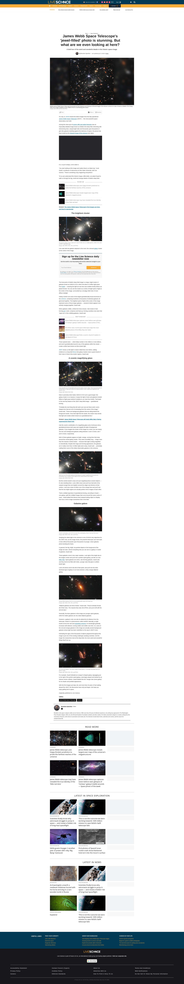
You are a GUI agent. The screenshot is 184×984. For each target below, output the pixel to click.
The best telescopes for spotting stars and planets (131, 942)
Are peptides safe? (104, 9)
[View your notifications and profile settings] (130, 2)
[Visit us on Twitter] (100, 2)
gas (65, 311)
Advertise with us (99, 971)
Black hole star (116, 9)
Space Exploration (94, 33)
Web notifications (141, 971)
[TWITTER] (62, 709)
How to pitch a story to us (103, 974)
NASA (67, 116)
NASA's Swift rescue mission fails (87, 9)
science (80, 700)
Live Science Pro (129, 9)
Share (62, 112)
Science (76, 6)
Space (91, 6)
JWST (60, 350)
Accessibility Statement (18, 968)
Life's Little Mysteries (50, 938)
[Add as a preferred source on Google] (92, 961)
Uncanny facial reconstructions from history (93, 945)
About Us (96, 968)
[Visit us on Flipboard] (107, 2)
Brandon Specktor (85, 53)
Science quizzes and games (126, 938)
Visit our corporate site (119, 956)
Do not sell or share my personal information (151, 974)
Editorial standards (59, 974)
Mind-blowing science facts (126, 945)
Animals (55, 6)
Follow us (91, 112)
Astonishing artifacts (50, 945)
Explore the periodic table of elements (91, 942)
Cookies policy (57, 971)
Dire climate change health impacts (66, 9)
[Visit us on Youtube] (104, 2)
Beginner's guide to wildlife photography (129, 940)
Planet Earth (84, 6)
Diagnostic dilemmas (50, 942)
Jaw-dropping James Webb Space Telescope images (95, 938)
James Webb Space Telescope (67, 700)
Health (70, 6)
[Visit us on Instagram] (102, 2)
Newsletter (99, 112)
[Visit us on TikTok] (109, 2)
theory (74, 352)
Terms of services (77, 271)
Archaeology (62, 6)
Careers (13, 974)
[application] (80, 148)
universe (63, 299)
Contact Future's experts (61, 968)
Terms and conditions (142, 968)
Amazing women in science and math (91, 940)
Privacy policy (15, 971)
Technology (98, 6)
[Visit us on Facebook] (97, 2)
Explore (106, 6)
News (107, 53)
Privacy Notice (63, 272)
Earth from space (49, 940)
